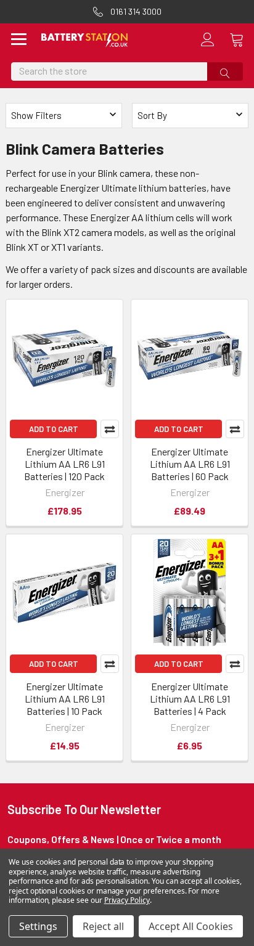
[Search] (225, 71)
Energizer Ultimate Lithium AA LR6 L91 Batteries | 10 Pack (65, 698)
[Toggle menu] (19, 40)
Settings (38, 926)
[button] (190, 115)
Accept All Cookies (191, 926)
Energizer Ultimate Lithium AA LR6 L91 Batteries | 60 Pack (190, 464)
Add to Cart (53, 429)
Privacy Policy (127, 900)
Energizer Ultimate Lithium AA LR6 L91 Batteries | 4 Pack (190, 698)
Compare (109, 429)
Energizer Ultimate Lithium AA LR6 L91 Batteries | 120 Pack (64, 464)
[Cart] (241, 39)
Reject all (103, 926)
